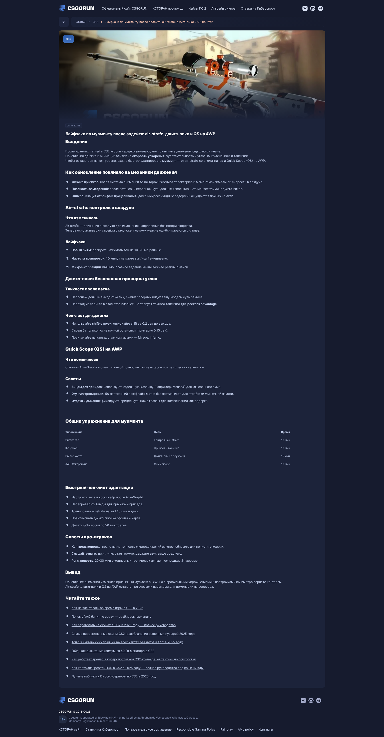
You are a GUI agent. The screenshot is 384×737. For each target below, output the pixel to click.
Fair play (226, 729)
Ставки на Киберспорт (258, 8)
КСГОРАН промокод (168, 8)
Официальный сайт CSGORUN (124, 8)
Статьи (81, 22)
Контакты (266, 729)
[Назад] (64, 22)
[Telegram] (320, 8)
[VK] (305, 8)
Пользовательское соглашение (148, 729)
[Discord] (313, 8)
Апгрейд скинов (223, 8)
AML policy (246, 729)
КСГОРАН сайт (70, 729)
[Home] (77, 8)
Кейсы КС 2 (197, 8)
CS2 (95, 22)
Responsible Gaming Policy (196, 729)
